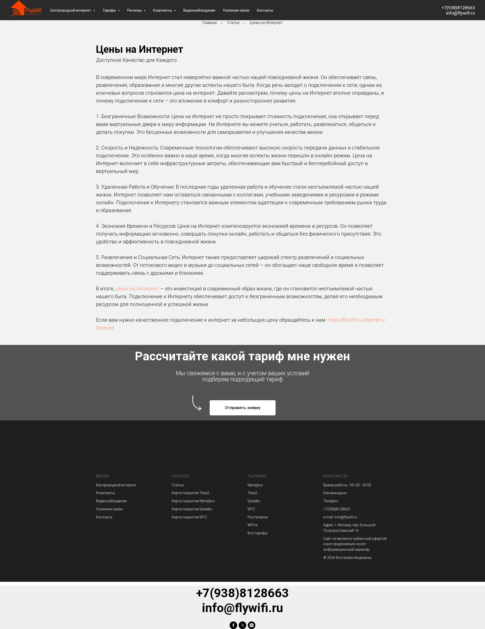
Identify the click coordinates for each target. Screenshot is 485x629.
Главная (209, 22)
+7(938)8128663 (458, 7)
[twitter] (242, 625)
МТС (251, 509)
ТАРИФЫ (257, 476)
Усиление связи (236, 10)
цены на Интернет (137, 289)
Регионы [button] (134, 10)
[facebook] (233, 625)
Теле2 (252, 493)
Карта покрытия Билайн (192, 509)
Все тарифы (258, 533)
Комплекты (105, 493)
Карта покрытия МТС (189, 517)
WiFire (252, 525)
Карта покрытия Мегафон (193, 501)
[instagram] (251, 625)
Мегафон (255, 485)
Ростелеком (258, 517)
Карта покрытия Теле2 (190, 493)
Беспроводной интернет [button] (71, 10)
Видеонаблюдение (199, 10)
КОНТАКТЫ (335, 476)
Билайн (254, 501)
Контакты (265, 10)
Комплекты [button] (163, 10)
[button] (243, 407)
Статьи (233, 22)
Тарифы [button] (110, 10)
